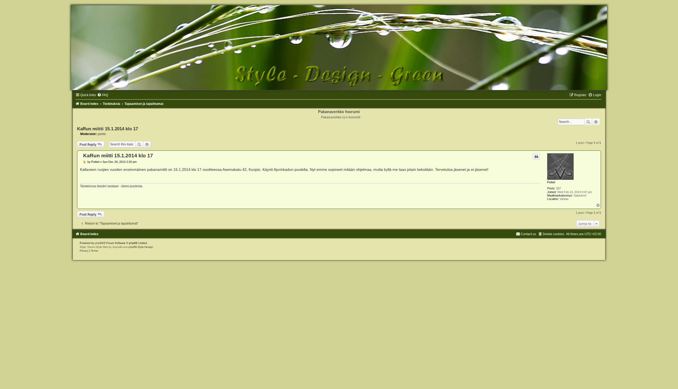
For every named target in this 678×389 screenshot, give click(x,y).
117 (558, 188)
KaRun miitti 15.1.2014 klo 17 (107, 128)
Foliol (551, 182)
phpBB (99, 243)
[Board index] (339, 47)
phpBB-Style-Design (140, 246)
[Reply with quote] (536, 156)
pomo (102, 134)
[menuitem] (102, 95)
